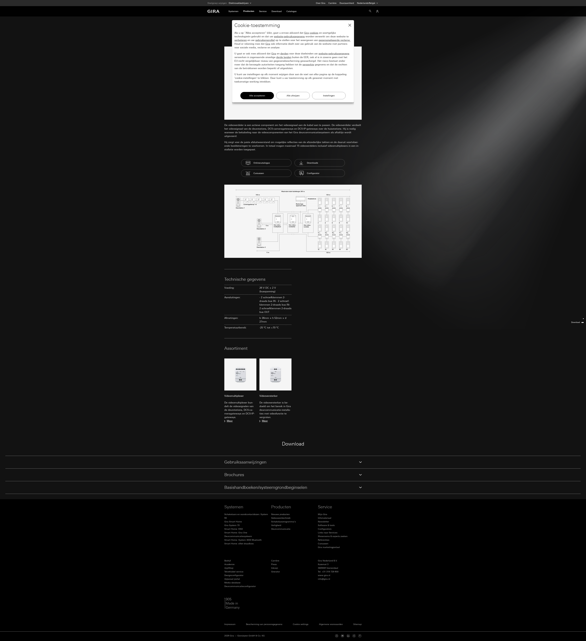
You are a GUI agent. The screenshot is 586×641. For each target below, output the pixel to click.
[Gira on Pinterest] (360, 636)
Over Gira (320, 3)
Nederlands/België (366, 3)
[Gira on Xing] (354, 636)
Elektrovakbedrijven (239, 3)
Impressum (229, 624)
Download (575, 322)
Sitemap (357, 624)
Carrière (332, 3)
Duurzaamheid (347, 3)
